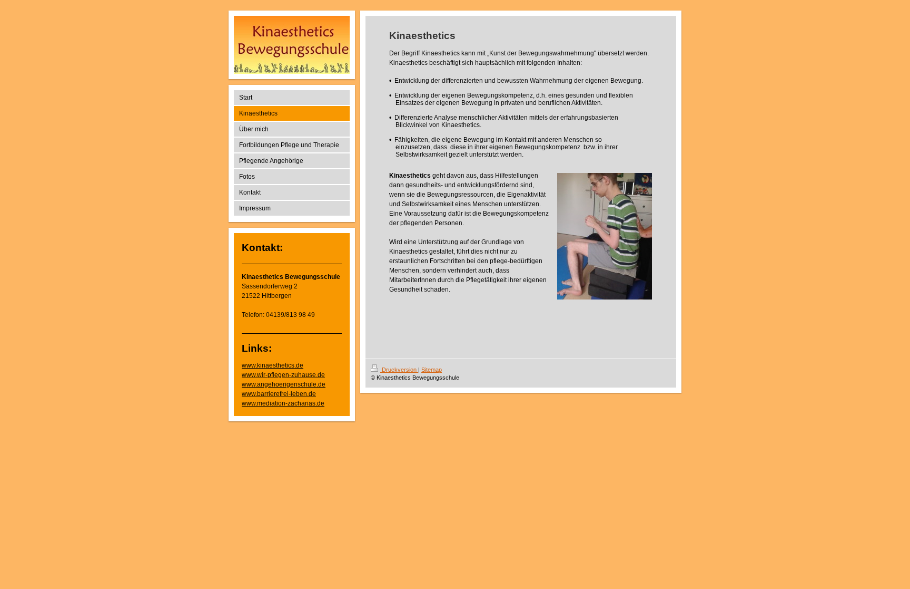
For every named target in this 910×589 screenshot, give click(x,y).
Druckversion (399, 369)
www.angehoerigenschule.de (283, 384)
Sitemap (431, 369)
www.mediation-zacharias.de (283, 403)
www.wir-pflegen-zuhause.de (283, 375)
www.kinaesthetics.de (272, 365)
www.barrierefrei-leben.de (279, 394)
